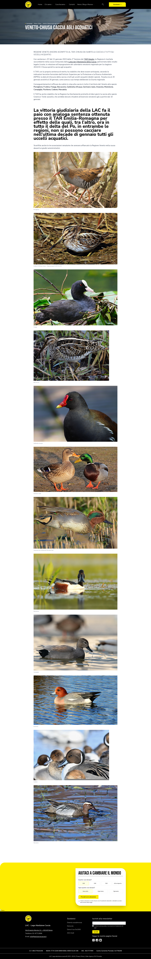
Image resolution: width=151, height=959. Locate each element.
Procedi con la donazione (88, 897)
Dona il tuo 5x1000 (74, 929)
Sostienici (116, 4)
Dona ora (70, 926)
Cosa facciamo (60, 4)
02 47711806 (37, 933)
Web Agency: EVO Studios (93, 956)
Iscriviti (96, 932)
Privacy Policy (80, 956)
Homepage (29, 23)
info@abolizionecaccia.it (38, 936)
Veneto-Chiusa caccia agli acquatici (52, 23)
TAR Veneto (89, 59)
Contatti (72, 4)
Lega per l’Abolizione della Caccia (82, 61)
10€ (83, 883)
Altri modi (70, 933)
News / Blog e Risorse (85, 4)
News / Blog (37, 23)
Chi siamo (48, 4)
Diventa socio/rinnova (74, 922)
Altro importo (118, 883)
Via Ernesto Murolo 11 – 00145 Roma (38, 930)
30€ (106, 883)
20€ (95, 883)
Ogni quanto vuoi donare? (86, 888)
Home (40, 4)
